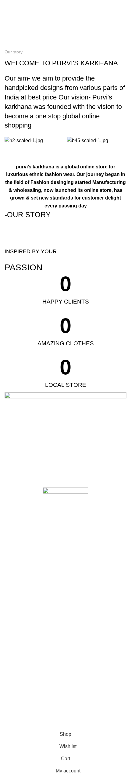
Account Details (19, 691)
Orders (11, 702)
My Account (16, 681)
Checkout (14, 723)
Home (10, 45)
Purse (10, 632)
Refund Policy (18, 585)
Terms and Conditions (26, 606)
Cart (9, 712)
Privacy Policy (18, 595)
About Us (13, 554)
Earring (12, 663)
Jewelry (12, 642)
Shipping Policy (19, 575)
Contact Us (15, 564)
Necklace (13, 652)
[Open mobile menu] (7, 6)
